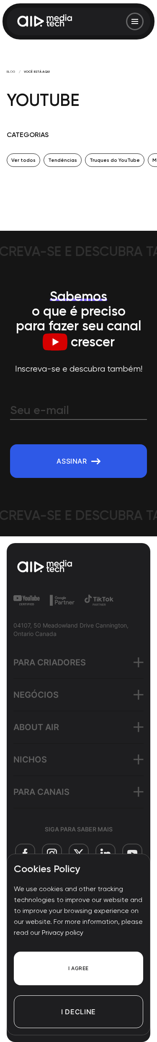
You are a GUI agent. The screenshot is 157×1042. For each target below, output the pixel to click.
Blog (11, 72)
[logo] (78, 567)
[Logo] (45, 21)
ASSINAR (72, 461)
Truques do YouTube (115, 160)
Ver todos (23, 160)
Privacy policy (62, 932)
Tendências (62, 160)
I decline (78, 1012)
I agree (78, 968)
